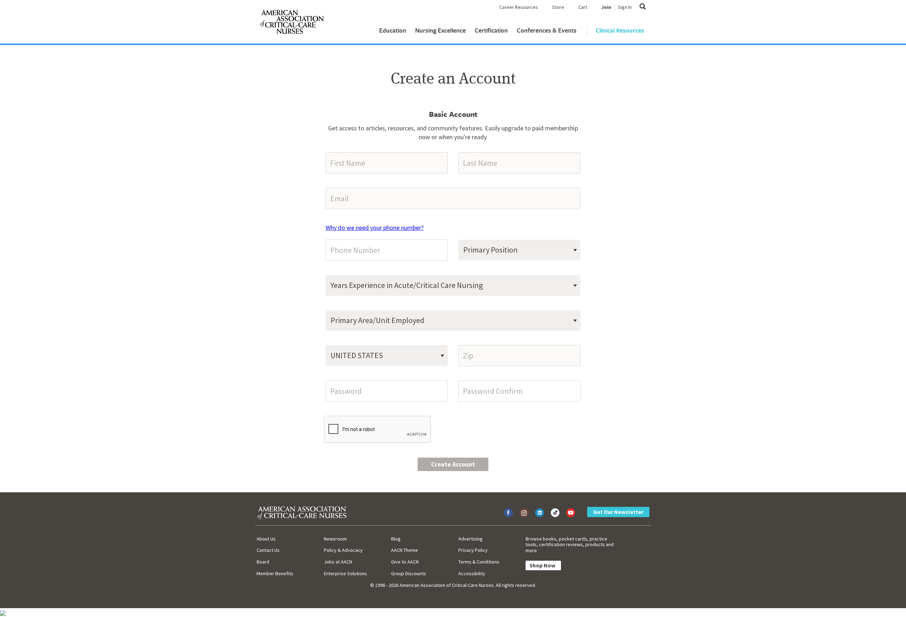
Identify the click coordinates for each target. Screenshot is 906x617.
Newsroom (335, 539)
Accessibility (471, 573)
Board (263, 562)
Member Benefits (275, 573)
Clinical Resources (620, 30)
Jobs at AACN (338, 562)
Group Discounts (408, 573)
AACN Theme (404, 550)
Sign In (625, 7)
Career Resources (518, 7)
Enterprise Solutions (345, 573)
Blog (396, 539)
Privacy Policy (473, 550)
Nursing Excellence (440, 30)
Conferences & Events (547, 30)
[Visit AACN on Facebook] (508, 512)
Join (606, 7)
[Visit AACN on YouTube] (570, 512)
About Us (266, 539)
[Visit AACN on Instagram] (524, 512)
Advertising (470, 539)
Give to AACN (405, 562)
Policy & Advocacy (343, 550)
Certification (491, 30)
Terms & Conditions (478, 562)
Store (558, 7)
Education (392, 30)
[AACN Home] (291, 23)
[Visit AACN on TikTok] (555, 513)
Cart (582, 7)
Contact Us (268, 550)
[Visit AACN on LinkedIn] (539, 512)
